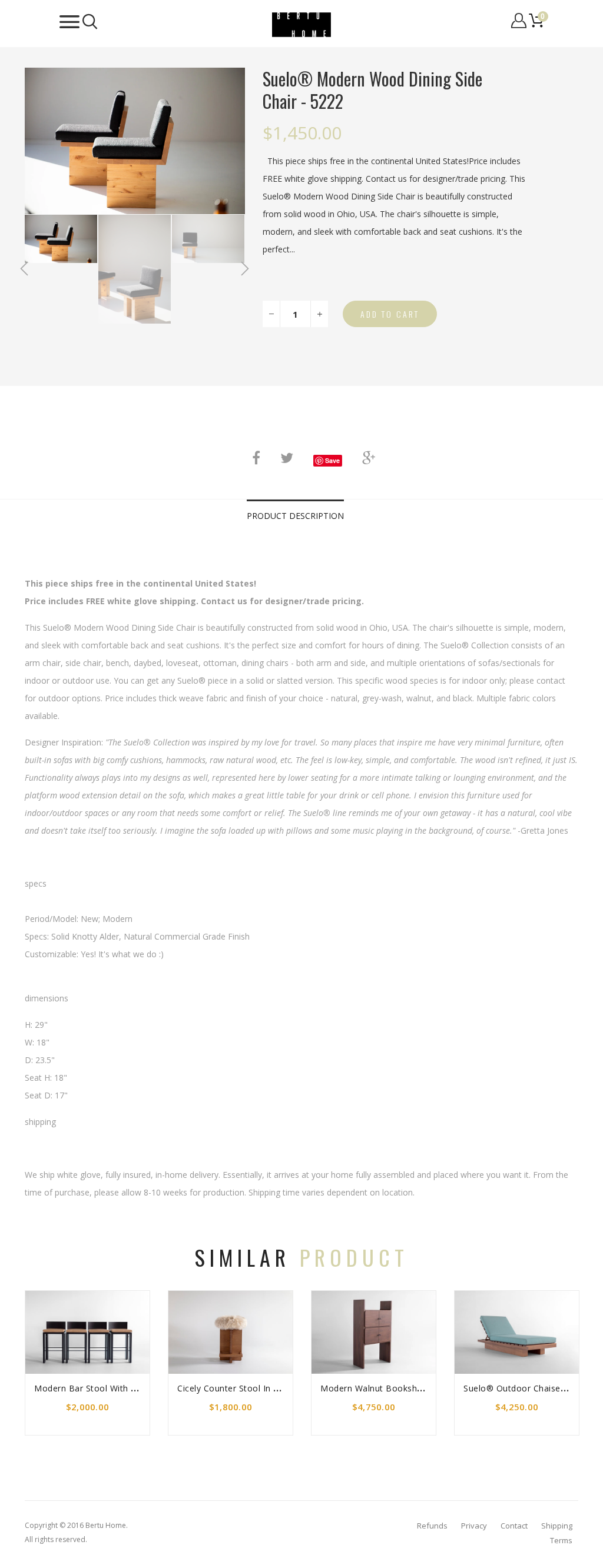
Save (332, 460)
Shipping (556, 1525)
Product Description (295, 515)
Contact (514, 1525)
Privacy (474, 1525)
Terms (561, 1540)
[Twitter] (286, 458)
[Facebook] (256, 458)
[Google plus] (368, 458)
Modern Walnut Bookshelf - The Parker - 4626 (414, 1388)
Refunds (432, 1525)
